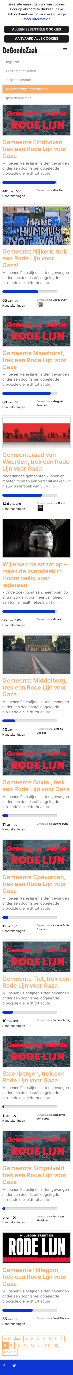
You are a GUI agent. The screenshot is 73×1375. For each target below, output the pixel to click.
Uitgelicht (11, 62)
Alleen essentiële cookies (36, 29)
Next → (10, 1352)
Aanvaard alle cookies (36, 38)
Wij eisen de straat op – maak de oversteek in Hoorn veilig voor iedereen (34, 574)
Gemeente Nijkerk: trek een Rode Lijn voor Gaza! (34, 258)
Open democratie (18, 98)
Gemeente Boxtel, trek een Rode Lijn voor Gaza (36, 786)
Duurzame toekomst (20, 71)
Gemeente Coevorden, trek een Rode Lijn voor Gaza (34, 884)
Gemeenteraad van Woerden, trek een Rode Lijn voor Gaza (35, 461)
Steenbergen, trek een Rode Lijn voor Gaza (33, 1077)
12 (32, 1345)
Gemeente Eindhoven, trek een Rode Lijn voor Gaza (34, 149)
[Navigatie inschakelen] (65, 50)
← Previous (13, 1339)
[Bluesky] (14, 1365)
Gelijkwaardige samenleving (26, 89)
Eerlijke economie (18, 80)
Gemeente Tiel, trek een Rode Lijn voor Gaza (35, 982)
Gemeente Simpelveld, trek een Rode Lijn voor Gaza (34, 1175)
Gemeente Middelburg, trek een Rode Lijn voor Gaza (34, 687)
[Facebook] (4, 1365)
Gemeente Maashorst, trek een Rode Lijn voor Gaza (34, 360)
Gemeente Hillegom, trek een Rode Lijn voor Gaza (34, 1276)
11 (25, 1345)
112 (55, 1345)
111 (46, 1345)
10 (18, 1345)
